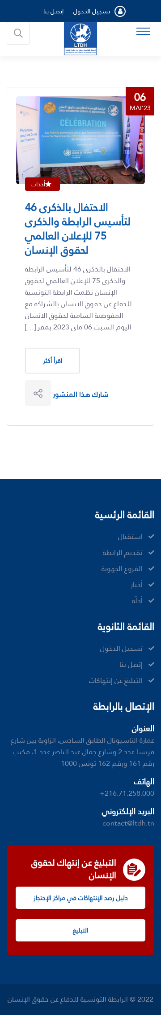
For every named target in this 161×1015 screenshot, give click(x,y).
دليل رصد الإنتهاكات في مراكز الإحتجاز (81, 898)
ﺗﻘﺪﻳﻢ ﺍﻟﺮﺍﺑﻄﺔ (123, 553)
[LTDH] (80, 38)
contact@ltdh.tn (128, 823)
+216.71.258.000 (127, 793)
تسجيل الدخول (91, 11)
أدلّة (137, 601)
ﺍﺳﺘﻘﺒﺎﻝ (130, 536)
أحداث (38, 184)
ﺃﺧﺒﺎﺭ (137, 585)
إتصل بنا (53, 11)
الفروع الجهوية (122, 569)
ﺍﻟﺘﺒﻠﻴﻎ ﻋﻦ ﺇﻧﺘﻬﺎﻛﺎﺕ (116, 680)
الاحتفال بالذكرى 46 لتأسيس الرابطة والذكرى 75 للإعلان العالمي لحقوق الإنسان (78, 228)
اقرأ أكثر (52, 360)
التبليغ (80, 930)
